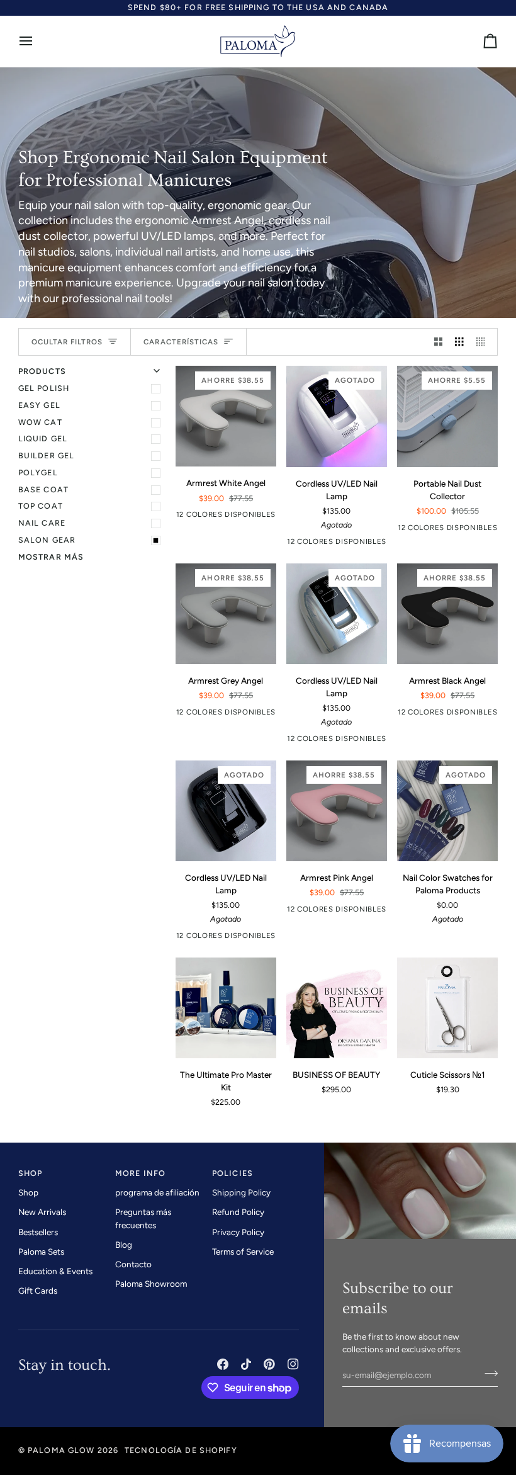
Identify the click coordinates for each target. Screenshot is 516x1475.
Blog (123, 1245)
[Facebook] (222, 1364)
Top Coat (40, 506)
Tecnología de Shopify (181, 1450)
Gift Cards (37, 1291)
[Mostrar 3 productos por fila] (459, 342)
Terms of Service (243, 1251)
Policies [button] (232, 1173)
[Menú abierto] (37, 41)
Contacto (133, 1264)
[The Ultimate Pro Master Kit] (226, 1008)
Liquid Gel (42, 438)
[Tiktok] (246, 1364)
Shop (28, 1192)
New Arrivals (42, 1212)
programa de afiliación (157, 1192)
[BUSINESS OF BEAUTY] (336, 1008)
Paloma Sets (41, 1251)
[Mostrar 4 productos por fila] (484, 342)
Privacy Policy (238, 1232)
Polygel (38, 472)
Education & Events (55, 1271)
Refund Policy (238, 1212)
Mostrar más (51, 557)
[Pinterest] (269, 1364)
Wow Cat (40, 422)
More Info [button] (140, 1173)
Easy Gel (39, 405)
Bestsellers (38, 1232)
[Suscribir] (487, 1373)
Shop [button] (30, 1173)
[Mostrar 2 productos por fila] (438, 342)
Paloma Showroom (151, 1284)
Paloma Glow (61, 1450)
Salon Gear (47, 540)
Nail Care (41, 523)
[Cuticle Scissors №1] (447, 1008)
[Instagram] (293, 1364)
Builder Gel (46, 455)
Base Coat (43, 489)
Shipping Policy (241, 1192)
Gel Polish (43, 388)
